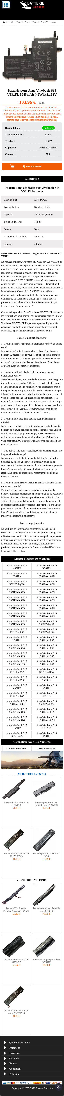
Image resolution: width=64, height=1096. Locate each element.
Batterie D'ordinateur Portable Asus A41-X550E (16, 909)
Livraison (14, 1053)
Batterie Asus (23, 22)
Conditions (15, 1068)
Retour (13, 1063)
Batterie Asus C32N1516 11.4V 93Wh (16, 854)
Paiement (14, 1047)
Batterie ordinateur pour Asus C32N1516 (16, 1012)
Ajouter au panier (32, 166)
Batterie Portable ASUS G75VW (16, 961)
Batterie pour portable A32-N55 (46, 854)
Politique (14, 1073)
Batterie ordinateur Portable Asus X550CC (46, 909)
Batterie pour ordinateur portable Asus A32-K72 (46, 803)
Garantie (14, 1058)
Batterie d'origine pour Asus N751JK (46, 961)
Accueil (10, 22)
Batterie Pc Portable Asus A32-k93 (16, 803)
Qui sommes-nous (19, 1042)
